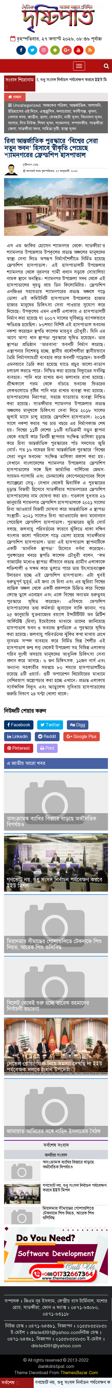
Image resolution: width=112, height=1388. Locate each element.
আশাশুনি (94, 105)
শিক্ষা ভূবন (45, 123)
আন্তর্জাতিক (77, 105)
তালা (43, 117)
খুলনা (92, 111)
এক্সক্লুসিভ (47, 111)
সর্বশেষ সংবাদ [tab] (56, 1145)
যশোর (13, 123)
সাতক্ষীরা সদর (29, 128)
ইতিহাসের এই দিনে (23, 111)
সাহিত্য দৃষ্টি (50, 128)
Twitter (52, 725)
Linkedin (19, 736)
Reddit (49, 736)
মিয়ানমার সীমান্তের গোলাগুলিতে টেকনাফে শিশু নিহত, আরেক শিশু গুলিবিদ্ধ (54, 944)
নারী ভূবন (71, 117)
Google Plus (84, 736)
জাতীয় (33, 117)
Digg (80, 725)
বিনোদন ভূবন (91, 117)
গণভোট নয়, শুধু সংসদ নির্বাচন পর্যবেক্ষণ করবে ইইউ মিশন (52, 80)
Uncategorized (27, 105)
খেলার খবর (17, 117)
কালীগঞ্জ (79, 111)
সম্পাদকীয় (79, 123)
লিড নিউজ (28, 123)
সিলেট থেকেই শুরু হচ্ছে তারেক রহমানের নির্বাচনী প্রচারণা (48, 1006)
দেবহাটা (55, 117)
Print (49, 748)
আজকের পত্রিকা (55, 105)
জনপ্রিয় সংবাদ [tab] (56, 1155)
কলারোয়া (64, 111)
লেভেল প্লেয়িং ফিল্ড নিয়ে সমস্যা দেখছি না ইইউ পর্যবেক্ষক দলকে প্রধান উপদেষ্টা (54, 1066)
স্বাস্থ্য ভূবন (68, 128)
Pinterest (20, 748)
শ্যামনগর (62, 123)
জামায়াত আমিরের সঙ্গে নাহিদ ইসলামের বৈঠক (54, 1131)
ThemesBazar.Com (79, 1373)
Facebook (20, 725)
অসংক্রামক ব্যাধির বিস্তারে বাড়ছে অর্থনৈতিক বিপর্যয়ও (51, 821)
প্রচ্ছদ (16, 96)
